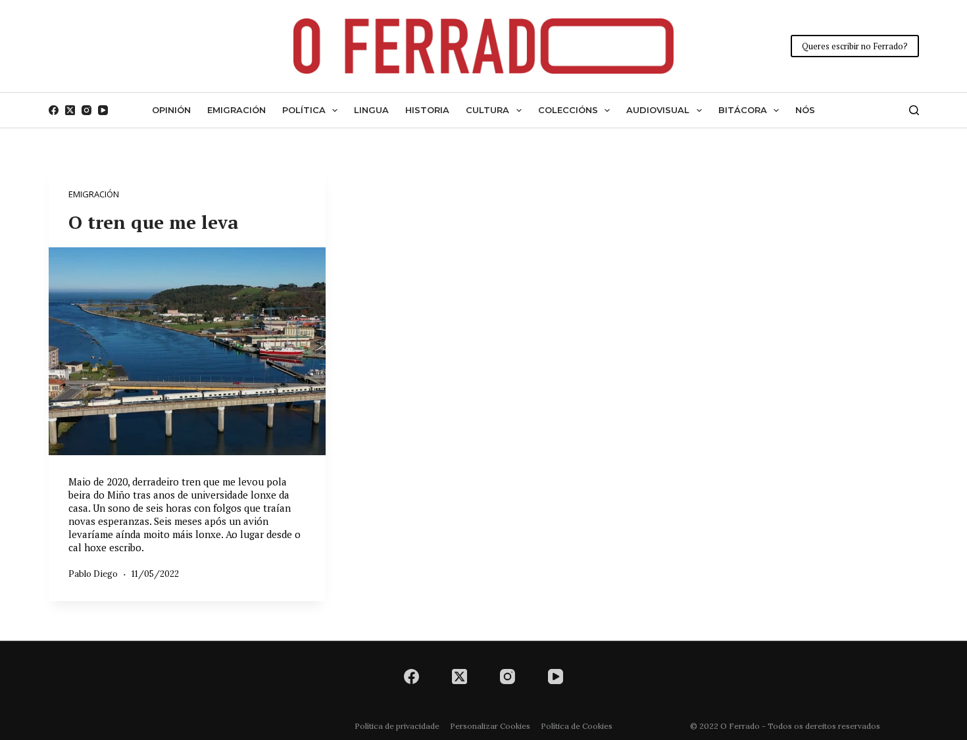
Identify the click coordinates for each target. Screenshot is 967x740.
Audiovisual (657, 110)
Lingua (371, 110)
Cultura (487, 110)
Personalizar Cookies (490, 726)
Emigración (236, 110)
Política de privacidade (397, 726)
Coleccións (568, 110)
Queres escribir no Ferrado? (855, 46)
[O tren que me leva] (187, 351)
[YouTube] (103, 110)
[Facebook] (54, 110)
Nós (805, 110)
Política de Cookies (576, 726)
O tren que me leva (153, 222)
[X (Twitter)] (70, 110)
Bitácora (742, 110)
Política (304, 110)
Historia (427, 110)
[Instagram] (86, 110)
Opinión (171, 110)
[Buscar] (914, 110)
